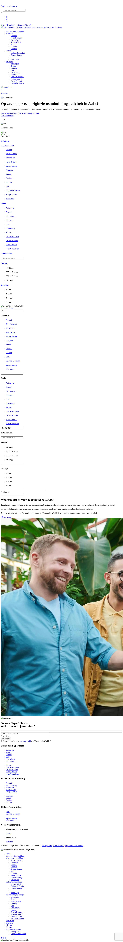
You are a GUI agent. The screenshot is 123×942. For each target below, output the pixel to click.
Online (8, 51)
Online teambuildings (14, 882)
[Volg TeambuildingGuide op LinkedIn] (16, 25)
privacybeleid (25, 741)
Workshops (15, 59)
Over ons (9, 923)
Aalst (33, 113)
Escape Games (16, 55)
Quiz (12, 57)
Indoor (13, 44)
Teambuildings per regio (15, 895)
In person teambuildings (15, 858)
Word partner (16, 931)
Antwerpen (15, 64)
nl (6, 17)
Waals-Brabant (16, 81)
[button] (61, 141)
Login (8, 833)
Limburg (14, 68)
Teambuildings (11, 113)
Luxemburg (15, 72)
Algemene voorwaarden (74, 846)
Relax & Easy (16, 42)
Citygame (9, 170)
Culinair (14, 49)
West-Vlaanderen (17, 83)
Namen (13, 75)
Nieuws (9, 925)
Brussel (13, 66)
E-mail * (4, 734)
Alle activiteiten (16, 860)
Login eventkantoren (18, 934)
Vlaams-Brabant (17, 79)
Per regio (9, 62)
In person (9, 34)
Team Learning (16, 38)
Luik (12, 70)
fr (6, 19)
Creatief (14, 36)
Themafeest (15, 40)
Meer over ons (6, 517)
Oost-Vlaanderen (17, 77)
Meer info (9, 842)
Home (3, 113)
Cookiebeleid (58, 846)
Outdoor (14, 46)
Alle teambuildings (8, 116)
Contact (9, 927)
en (7, 21)
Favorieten (10, 921)
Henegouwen (11, 761)
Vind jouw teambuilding (15, 31)
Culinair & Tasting (18, 53)
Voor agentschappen (13, 929)
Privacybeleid (47, 846)
